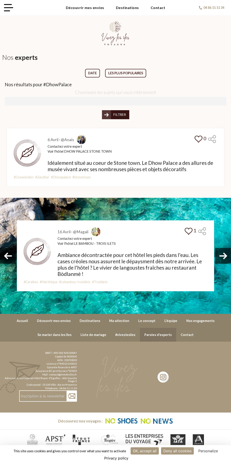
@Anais (67, 139)
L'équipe (170, 321)
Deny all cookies (177, 451)
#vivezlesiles (125, 335)
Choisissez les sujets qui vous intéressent (115, 92)
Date (92, 73)
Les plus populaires (125, 73)
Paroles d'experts (158, 335)
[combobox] (115, 101)
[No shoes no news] (139, 421)
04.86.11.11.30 (68, 388)
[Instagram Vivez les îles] (163, 377)
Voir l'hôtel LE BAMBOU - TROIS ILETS (87, 243)
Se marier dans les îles (54, 335)
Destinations (127, 7)
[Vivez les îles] (115, 24)
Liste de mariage (93, 335)
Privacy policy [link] (116, 458)
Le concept (146, 321)
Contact (158, 7)
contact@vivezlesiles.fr (63, 374)
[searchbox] (7, 101)
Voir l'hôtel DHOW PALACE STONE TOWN (80, 151)
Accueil (22, 321)
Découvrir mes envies (85, 7)
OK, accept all (145, 451)
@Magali (80, 231)
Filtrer (119, 115)
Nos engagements (200, 321)
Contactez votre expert (65, 146)
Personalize (208, 451)
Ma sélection (119, 321)
